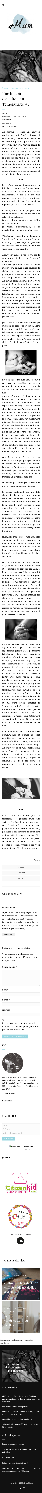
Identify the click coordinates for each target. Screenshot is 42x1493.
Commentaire (9, 967)
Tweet (22, 873)
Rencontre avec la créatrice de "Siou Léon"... (16, 1320)
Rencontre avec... (20, 1308)
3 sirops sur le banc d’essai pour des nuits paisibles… (19, 1450)
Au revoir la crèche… (10, 1457)
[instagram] (24, 1488)
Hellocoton (28, 1150)
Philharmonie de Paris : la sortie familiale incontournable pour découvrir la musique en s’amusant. (21, 1399)
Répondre (8, 934)
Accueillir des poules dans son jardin (17, 1419)
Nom (5, 989)
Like (22, 867)
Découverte (9, 1278)
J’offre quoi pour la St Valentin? (15, 1463)
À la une (5, 88)
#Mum (4, 113)
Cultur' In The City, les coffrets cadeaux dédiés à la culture (20, 1287)
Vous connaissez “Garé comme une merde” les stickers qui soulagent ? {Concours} (21, 1469)
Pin (22, 879)
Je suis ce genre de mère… (13, 1444)
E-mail (6, 999)
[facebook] (17, 1488)
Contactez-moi (9, 1093)
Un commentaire (9, 126)
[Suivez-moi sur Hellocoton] (21, 1146)
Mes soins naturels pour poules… (15, 1407)
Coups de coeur (19, 1275)
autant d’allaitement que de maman (19, 171)
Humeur (14, 88)
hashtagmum (20, 1150)
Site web (6, 1010)
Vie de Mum (24, 88)
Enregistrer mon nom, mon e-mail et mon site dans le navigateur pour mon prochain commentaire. (20, 1026)
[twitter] (21, 1488)
